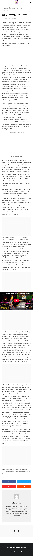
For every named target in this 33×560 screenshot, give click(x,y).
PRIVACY (23, 547)
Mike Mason (4, 18)
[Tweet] (24, 481)
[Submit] (24, 486)
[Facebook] (11, 551)
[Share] (9, 481)
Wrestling (4, 10)
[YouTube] (18, 551)
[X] (14, 551)
